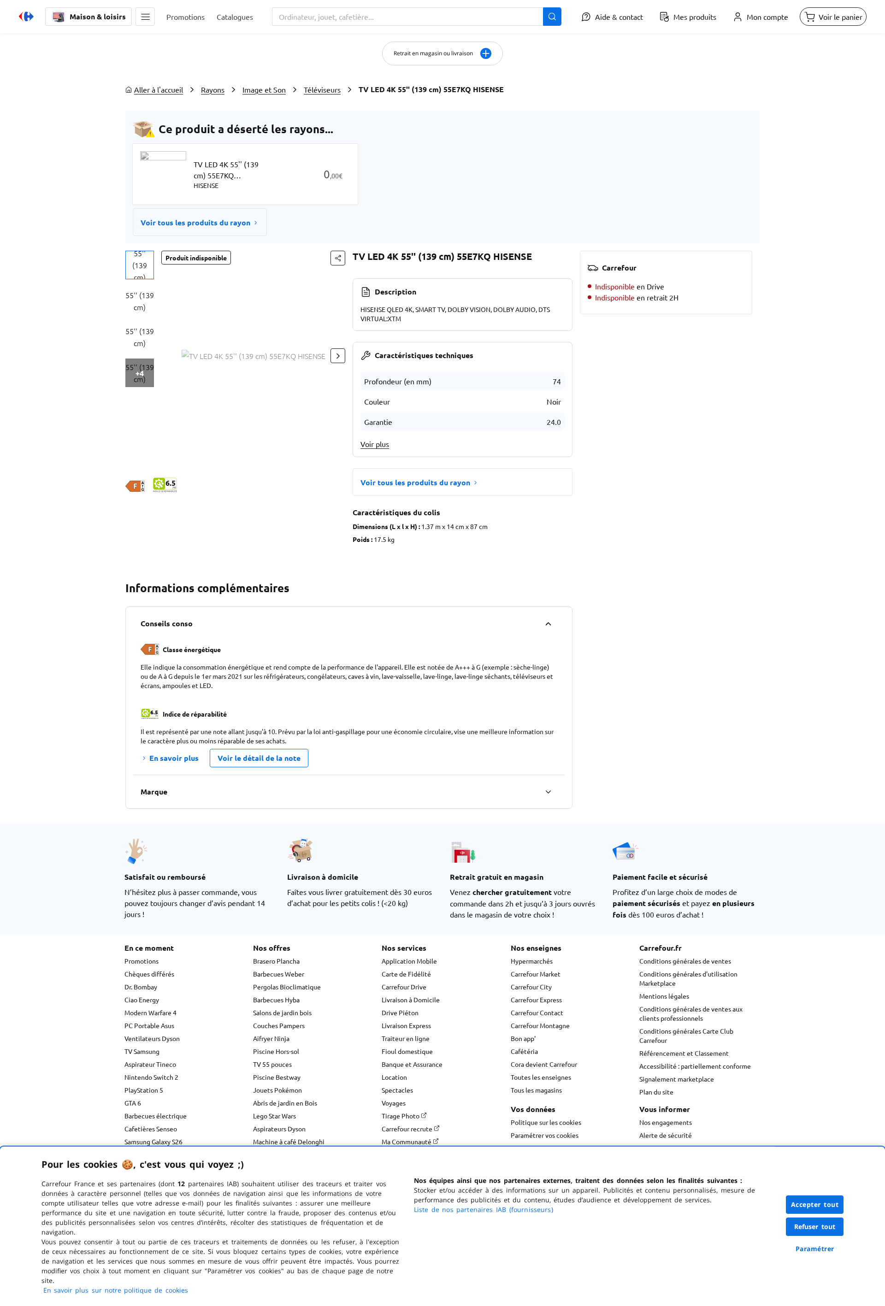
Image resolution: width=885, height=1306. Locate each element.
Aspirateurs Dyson (279, 1128)
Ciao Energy (141, 999)
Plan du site (656, 1092)
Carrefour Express (536, 999)
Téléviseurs (322, 89)
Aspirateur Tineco (150, 1064)
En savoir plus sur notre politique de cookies (115, 1290)
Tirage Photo (401, 1116)
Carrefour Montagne (540, 1025)
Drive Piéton (400, 1012)
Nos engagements (665, 1122)
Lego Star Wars (274, 1116)
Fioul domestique (407, 1051)
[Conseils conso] (548, 623)
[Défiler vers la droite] (337, 355)
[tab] (139, 265)
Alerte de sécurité (665, 1135)
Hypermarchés (532, 961)
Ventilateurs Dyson (152, 1038)
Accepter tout (815, 1204)
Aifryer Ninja (271, 1038)
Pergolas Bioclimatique (287, 986)
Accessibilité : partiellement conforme (695, 1066)
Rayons (212, 89)
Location (394, 1077)
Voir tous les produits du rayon (195, 222)
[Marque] (548, 791)
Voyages (394, 1103)
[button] (145, 16)
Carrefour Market (535, 974)
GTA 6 (132, 1103)
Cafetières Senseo (150, 1128)
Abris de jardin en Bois (285, 1103)
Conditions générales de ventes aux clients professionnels (691, 1013)
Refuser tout (815, 1226)
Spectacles (397, 1090)
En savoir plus (174, 758)
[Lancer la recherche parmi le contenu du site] (552, 16)
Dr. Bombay (140, 986)
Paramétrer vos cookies (544, 1135)
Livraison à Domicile (411, 999)
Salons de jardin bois (282, 1012)
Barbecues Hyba (276, 999)
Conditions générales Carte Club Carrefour (686, 1035)
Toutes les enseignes (541, 1077)
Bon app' (523, 1038)
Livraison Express (406, 1025)
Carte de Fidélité (406, 974)
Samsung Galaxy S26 (153, 1141)
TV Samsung (141, 1051)
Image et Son (264, 89)
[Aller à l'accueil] (26, 16)
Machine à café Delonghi (288, 1141)
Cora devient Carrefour (544, 1064)
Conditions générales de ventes (685, 961)
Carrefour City (531, 986)
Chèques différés (149, 974)
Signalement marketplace (676, 1079)
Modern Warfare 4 (150, 1012)
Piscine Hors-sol (276, 1051)
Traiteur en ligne (406, 1038)
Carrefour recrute (408, 1128)
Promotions (141, 961)
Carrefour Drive (404, 986)
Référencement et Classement (684, 1053)
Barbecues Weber (278, 974)
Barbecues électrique (155, 1116)
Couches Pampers (279, 1025)
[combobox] (416, 16)
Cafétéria (524, 1051)
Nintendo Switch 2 (151, 1077)
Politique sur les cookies (546, 1122)
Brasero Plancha (276, 961)
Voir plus (374, 443)
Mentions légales (664, 996)
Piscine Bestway (277, 1077)
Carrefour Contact (537, 1012)
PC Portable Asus (149, 1025)
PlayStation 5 (143, 1090)
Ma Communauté (407, 1141)
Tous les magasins (536, 1090)
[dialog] (442, 1226)
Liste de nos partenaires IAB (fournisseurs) (483, 1209)
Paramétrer (815, 1248)
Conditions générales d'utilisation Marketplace (688, 978)
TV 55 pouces (272, 1064)
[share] (337, 258)
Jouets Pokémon (277, 1090)
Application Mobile (409, 961)
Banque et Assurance (412, 1064)
